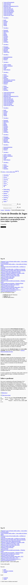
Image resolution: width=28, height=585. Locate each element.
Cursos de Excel (7, 3)
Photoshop (5, 46)
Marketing (5, 58)
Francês (5, 22)
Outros (5, 201)
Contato (5, 572)
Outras (5, 185)
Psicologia (5, 78)
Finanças (5, 59)
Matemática (6, 31)
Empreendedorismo (7, 57)
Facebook (5, 577)
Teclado (5, 67)
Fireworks (5, 49)
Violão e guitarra (7, 64)
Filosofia (5, 38)
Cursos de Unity (7, 7)
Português (5, 30)
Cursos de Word (7, 4)
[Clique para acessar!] (5, 395)
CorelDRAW (6, 48)
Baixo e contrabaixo (8, 65)
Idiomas (6, 177)
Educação (6, 179)
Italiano (5, 24)
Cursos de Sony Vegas (8, 15)
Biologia (5, 35)
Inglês (4, 20)
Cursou (2, 210)
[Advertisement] (14, 243)
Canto (4, 68)
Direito (5, 74)
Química (5, 40)
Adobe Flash (6, 52)
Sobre (4, 569)
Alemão (5, 25)
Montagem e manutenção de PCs (10, 6)
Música (5, 183)
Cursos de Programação (8, 2)
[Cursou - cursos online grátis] (8, 171)
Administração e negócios (9, 79)
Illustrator (5, 50)
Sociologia (5, 41)
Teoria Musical (6, 69)
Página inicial (6, 189)
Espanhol (5, 21)
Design (5, 181)
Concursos (5, 76)
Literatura (5, 39)
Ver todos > (6, 17)
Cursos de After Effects (8, 11)
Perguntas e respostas (8, 571)
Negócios (6, 197)
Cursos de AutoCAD (8, 8)
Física (4, 32)
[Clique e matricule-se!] (4, 392)
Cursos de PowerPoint (8, 10)
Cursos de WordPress (8, 12)
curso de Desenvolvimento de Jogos (12, 351)
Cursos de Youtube (7, 13)
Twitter (5, 579)
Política (5, 77)
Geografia (5, 36)
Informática (6, 175)
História (5, 34)
